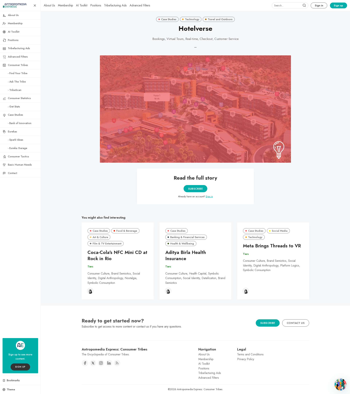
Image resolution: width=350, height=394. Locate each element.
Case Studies (168, 19)
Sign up (338, 5)
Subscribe (195, 189)
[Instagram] (101, 363)
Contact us (296, 323)
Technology (192, 19)
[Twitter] (93, 363)
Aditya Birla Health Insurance (185, 255)
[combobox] (290, 5)
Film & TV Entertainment (107, 243)
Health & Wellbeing (182, 243)
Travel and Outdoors (220, 19)
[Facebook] (85, 363)
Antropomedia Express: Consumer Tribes (199, 389)
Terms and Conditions (250, 354)
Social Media (279, 231)
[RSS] (117, 363)
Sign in (319, 5)
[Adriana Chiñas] (90, 291)
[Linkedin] (109, 363)
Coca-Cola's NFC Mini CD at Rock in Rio (117, 255)
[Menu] (35, 5)
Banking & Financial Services (187, 237)
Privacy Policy (245, 359)
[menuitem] (49, 5)
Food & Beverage (126, 231)
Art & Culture (100, 237)
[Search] (304, 5)
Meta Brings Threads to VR (272, 245)
